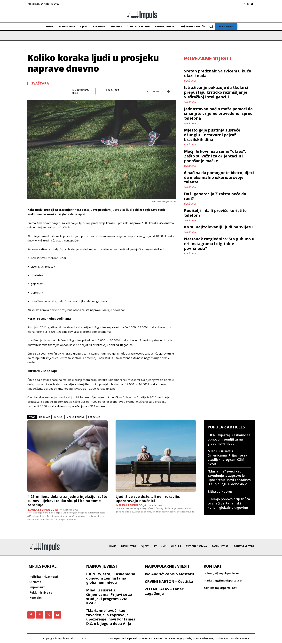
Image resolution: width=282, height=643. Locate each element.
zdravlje (94, 417)
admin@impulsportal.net (220, 588)
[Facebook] (240, 4)
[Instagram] (244, 4)
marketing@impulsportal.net (223, 580)
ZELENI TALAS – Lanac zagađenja (164, 591)
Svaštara (40, 83)
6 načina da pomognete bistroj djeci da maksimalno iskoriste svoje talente (219, 177)
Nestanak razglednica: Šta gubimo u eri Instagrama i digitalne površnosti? (219, 243)
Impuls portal (75, 417)
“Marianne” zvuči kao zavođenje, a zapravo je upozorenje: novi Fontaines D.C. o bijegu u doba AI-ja (229, 477)
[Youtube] (252, 4)
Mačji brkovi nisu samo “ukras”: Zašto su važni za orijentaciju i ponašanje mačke (215, 155)
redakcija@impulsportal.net (222, 573)
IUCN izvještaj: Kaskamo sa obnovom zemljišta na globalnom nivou (229, 439)
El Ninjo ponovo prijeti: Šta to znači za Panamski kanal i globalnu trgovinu (229, 503)
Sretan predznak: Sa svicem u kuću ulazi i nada (217, 73)
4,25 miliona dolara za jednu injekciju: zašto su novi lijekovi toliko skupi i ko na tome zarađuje (67, 500)
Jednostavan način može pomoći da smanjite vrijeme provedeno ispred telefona (218, 113)
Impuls (58, 417)
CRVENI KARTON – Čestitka (169, 581)
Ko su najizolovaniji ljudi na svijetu (218, 227)
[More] (168, 91)
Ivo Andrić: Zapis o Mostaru (169, 573)
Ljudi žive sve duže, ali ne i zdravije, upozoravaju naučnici (148, 498)
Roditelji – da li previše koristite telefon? (215, 213)
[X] (248, 4)
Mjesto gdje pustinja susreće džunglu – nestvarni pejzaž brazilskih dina (212, 134)
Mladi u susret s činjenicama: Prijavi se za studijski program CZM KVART (227, 457)
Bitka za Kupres (220, 491)
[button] (208, 26)
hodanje (44, 417)
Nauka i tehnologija (43, 509)
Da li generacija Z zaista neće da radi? (215, 196)
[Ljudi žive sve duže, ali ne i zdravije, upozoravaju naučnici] (156, 456)
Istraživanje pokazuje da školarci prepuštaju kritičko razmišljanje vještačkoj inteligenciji (216, 92)
